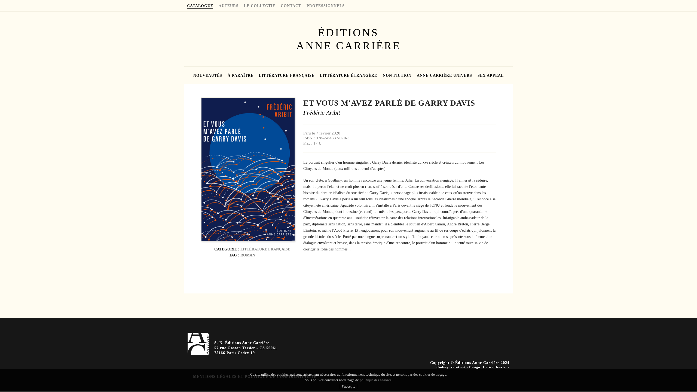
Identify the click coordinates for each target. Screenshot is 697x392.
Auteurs (229, 6)
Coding (442, 367)
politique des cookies (375, 380)
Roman (247, 255)
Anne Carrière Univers (444, 76)
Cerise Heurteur (496, 367)
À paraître (240, 76)
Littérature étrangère (348, 76)
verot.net (458, 367)
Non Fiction (397, 76)
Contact (291, 6)
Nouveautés (207, 76)
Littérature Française (286, 76)
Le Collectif (259, 6)
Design (474, 367)
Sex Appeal (491, 76)
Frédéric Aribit (321, 112)
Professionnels (326, 6)
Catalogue (200, 6)
